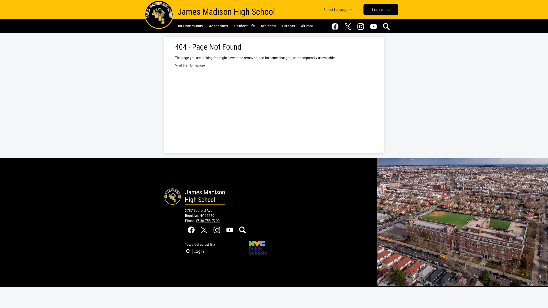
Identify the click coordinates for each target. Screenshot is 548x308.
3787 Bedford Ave (198, 211)
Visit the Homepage (190, 65)
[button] (380, 9)
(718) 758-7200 (208, 221)
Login (196, 251)
